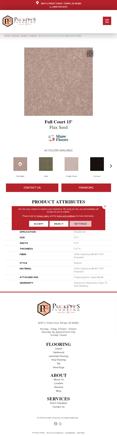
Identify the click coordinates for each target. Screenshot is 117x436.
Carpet (24, 36)
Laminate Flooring (58, 356)
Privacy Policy (38, 432)
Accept (39, 223)
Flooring (15, 36)
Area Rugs (58, 367)
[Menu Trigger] (107, 21)
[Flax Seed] (20, 164)
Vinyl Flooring (58, 359)
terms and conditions (66, 216)
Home (7, 36)
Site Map (81, 433)
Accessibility (70, 433)
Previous (6, 161)
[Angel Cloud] (71, 164)
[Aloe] (46, 164)
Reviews (58, 387)
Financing (86, 187)
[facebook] (55, 424)
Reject (59, 223)
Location (58, 383)
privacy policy (43, 216)
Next (111, 161)
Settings (80, 223)
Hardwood (58, 352)
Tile (58, 363)
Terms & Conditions (54, 433)
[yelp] (60, 424)
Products (33, 36)
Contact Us (32, 187)
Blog (58, 391)
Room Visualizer (58, 403)
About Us (59, 379)
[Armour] (97, 164)
